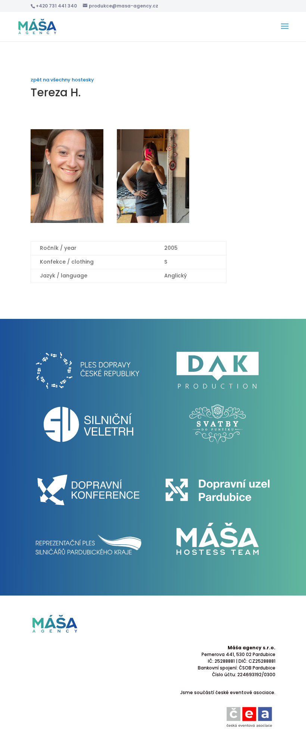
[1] (67, 223)
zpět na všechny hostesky (62, 79)
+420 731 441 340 (56, 6)
